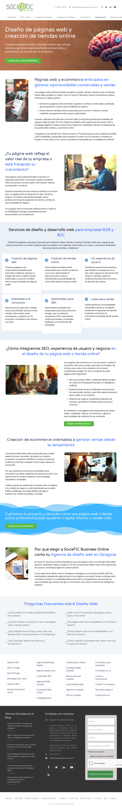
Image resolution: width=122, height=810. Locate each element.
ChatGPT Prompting (105, 684)
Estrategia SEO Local (16, 678)
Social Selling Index (75, 684)
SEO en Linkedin (73, 695)
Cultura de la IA (102, 695)
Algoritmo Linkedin (75, 689)
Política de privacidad (96, 752)
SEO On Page (13, 667)
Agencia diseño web (46, 670)
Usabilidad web (44, 698)
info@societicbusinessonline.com (84, 7)
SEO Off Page (13, 673)
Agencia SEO (13, 662)
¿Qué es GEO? (13, 684)
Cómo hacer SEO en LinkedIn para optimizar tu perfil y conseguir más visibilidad (19, 726)
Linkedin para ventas (75, 662)
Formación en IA (103, 670)
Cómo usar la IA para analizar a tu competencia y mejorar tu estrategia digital (20, 768)
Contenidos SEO (44, 676)
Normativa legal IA (104, 689)
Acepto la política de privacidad (102, 756)
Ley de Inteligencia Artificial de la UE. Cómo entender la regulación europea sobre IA (21, 756)
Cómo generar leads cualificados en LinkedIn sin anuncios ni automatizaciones (20, 779)
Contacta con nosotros (100, 774)
